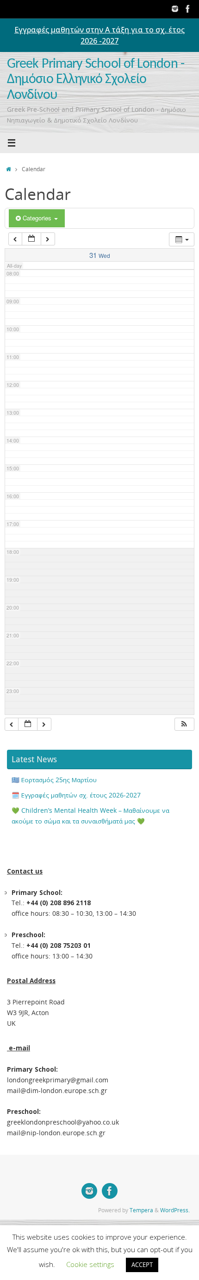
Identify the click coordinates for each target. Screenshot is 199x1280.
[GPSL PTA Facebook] (187, 8)
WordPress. (175, 1210)
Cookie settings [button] (90, 1264)
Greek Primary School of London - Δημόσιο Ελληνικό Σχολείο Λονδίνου (95, 80)
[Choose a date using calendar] (31, 239)
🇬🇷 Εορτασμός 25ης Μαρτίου (54, 780)
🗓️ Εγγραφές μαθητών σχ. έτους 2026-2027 (76, 795)
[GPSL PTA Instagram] (174, 8)
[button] (184, 724)
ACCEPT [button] (142, 1265)
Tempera (141, 1210)
